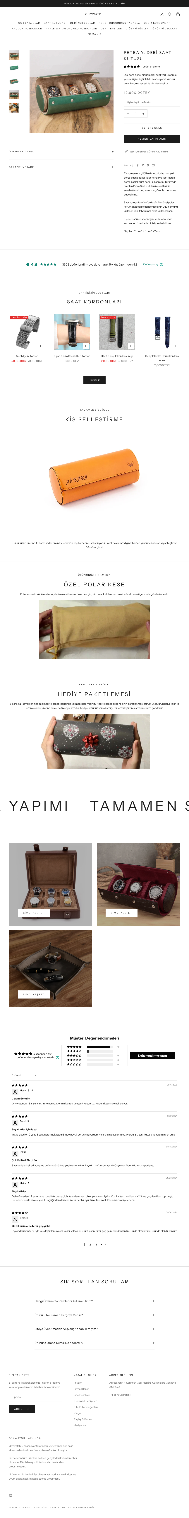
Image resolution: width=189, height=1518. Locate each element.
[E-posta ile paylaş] (153, 165)
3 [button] (96, 1244)
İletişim (78, 1382)
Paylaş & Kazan (83, 1419)
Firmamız (94, 34)
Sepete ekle (152, 127)
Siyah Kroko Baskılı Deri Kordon (72, 356)
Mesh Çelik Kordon (27, 356)
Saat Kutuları (55, 23)
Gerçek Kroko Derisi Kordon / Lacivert (162, 358)
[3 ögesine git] (14, 81)
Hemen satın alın (152, 138)
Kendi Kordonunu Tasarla (119, 23)
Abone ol (22, 1408)
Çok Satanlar (29, 23)
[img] (20, 1085)
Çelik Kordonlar (157, 23)
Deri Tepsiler (111, 28)
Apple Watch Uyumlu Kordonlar (71, 28)
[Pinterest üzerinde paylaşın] (148, 165)
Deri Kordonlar (82, 23)
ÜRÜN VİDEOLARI (164, 28)
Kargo (77, 1413)
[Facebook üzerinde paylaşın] (137, 165)
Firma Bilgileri (81, 1389)
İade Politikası (82, 1395)
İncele (94, 380)
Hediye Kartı (81, 1425)
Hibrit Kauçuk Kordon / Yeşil (117, 356)
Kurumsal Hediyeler (85, 1401)
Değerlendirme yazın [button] (152, 1055)
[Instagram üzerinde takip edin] (11, 1495)
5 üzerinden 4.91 (42, 1054)
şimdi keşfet (33, 912)
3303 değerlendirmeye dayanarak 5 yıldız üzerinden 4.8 (99, 264)
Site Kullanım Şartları (86, 1407)
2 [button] (90, 1244)
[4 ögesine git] (14, 94)
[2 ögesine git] (14, 68)
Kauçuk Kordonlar (27, 28)
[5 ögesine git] (14, 108)
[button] (132, 66)
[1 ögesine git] (14, 55)
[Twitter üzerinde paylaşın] (142, 165)
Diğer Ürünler (137, 28)
